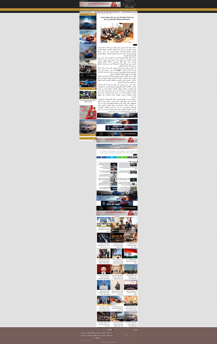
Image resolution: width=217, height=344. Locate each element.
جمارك (127, 152)
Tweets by (94, 140)
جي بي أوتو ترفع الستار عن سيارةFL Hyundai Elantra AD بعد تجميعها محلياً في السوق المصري (124, 189)
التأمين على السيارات (118, 152)
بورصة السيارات (91, 14)
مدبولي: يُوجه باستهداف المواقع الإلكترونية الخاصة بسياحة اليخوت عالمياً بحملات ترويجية (104, 180)
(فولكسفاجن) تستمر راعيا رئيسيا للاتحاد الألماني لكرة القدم (104, 171)
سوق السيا (101, 152)
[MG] (87, 66)
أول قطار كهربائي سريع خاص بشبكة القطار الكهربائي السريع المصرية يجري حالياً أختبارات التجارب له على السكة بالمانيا (107, 184)
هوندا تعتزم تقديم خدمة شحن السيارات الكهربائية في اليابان (104, 188)
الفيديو (93, 89)
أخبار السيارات (111, 152)
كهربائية (118, 70)
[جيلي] (122, 128)
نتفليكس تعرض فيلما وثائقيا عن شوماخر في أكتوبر (108, 12)
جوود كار (106, 152)
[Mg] (117, 147)
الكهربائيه (131, 152)
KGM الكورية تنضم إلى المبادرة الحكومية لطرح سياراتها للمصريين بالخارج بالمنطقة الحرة (104, 164)
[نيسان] (117, 134)
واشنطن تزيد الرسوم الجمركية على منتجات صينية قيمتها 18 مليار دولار (124, 179)
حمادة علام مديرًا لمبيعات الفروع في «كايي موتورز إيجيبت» (135, 12)
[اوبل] (117, 122)
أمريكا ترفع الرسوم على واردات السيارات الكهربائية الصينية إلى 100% (124, 172)
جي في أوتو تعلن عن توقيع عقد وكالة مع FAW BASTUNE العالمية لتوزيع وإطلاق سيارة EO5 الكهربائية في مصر (127, 184)
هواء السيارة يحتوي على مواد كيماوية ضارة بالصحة (105, 167)
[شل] (117, 140)
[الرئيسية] (135, 9)
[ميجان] (117, 115)
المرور (124, 152)
